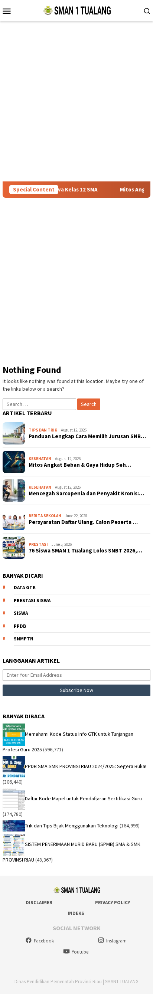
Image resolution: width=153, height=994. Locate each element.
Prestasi (38, 544)
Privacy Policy (112, 902)
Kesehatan (40, 458)
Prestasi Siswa (32, 600)
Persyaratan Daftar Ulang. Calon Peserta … (83, 522)
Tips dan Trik (43, 430)
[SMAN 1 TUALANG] (76, 10)
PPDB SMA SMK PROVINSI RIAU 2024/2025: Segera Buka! (85, 766)
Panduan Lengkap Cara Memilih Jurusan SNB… (87, 436)
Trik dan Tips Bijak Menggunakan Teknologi (71, 825)
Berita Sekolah (45, 515)
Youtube (80, 952)
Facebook (44, 941)
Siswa (21, 613)
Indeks (76, 913)
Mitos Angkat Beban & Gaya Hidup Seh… (80, 465)
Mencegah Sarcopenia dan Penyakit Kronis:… (86, 493)
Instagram (116, 941)
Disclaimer (39, 902)
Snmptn (23, 639)
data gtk (25, 587)
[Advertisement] (76, 101)
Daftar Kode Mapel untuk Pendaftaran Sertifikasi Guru (83, 798)
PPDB (20, 626)
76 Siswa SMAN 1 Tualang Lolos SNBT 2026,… (85, 550)
